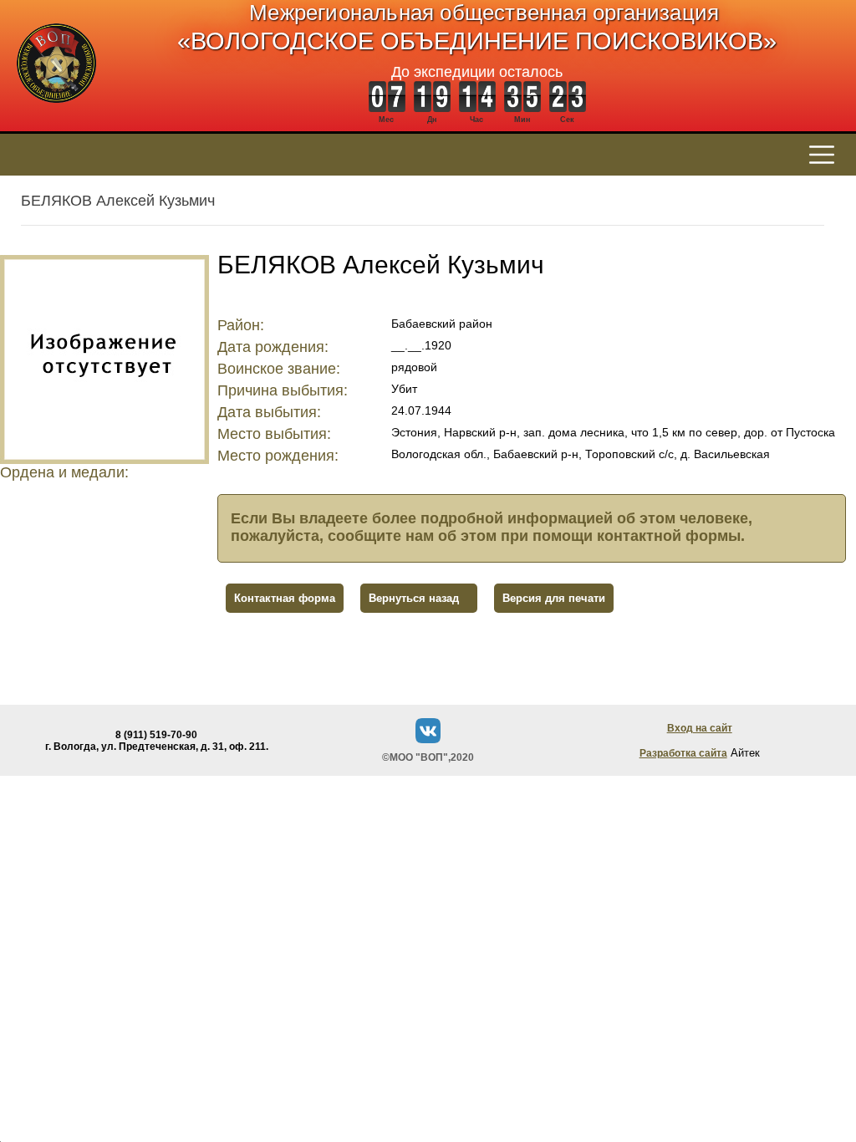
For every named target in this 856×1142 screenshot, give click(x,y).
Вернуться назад (414, 598)
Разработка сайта (683, 753)
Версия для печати (553, 598)
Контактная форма (284, 598)
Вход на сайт (699, 728)
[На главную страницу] (56, 111)
